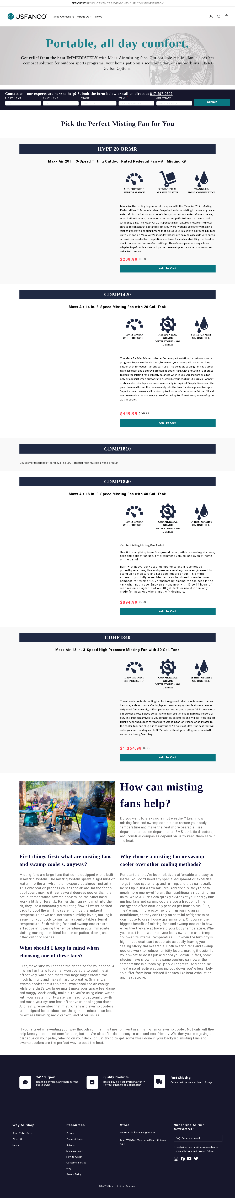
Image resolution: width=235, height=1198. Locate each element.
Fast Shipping (180, 1077)
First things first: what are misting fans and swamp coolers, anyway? (65, 860)
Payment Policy (75, 1139)
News (98, 16)
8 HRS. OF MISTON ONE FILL (201, 336)
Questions (164, 98)
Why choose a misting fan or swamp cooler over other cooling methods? (162, 860)
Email (123, 98)
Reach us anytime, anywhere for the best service (57, 1083)
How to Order (74, 1156)
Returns (71, 1145)
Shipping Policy (75, 1150)
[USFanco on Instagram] (176, 1158)
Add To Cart (168, 268)
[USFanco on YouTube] (189, 1158)
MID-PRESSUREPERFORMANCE (134, 191)
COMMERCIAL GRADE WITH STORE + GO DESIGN (167, 526)
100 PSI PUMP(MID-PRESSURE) (134, 336)
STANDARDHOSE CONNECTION (201, 191)
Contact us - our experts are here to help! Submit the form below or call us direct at (89, 93)
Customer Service (76, 1162)
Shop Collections (64, 16)
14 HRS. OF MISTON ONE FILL (201, 523)
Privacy (70, 1133)
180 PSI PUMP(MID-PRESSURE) (134, 523)
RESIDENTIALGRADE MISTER (167, 191)
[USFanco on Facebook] (183, 1158)
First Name (14, 98)
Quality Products (116, 1077)
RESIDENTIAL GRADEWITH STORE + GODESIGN (167, 339)
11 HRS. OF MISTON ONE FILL (201, 679)
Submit (212, 102)
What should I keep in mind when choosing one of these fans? (59, 951)
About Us (83, 16)
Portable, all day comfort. (117, 43)
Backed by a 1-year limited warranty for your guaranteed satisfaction (124, 1083)
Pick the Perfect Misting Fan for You (117, 123)
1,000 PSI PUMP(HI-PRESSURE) (134, 679)
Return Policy (74, 1174)
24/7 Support (46, 1077)
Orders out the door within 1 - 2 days (191, 1082)
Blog (69, 1168)
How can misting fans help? (161, 795)
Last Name (51, 98)
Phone (85, 98)
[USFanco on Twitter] (196, 1158)
